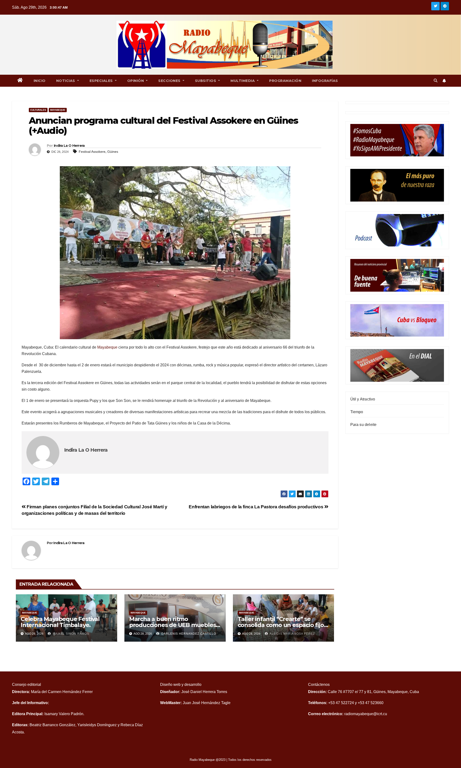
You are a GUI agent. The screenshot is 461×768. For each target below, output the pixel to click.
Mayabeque (57, 110)
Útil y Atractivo (362, 399)
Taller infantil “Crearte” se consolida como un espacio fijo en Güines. (281, 624)
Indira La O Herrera (69, 145)
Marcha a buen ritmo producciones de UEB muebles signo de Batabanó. (172, 624)
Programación (285, 81)
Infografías (325, 81)
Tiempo (356, 412)
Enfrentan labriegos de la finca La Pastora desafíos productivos (256, 506)
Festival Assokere (92, 152)
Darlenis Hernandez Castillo (188, 633)
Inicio (40, 81)
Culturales (38, 110)
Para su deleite (363, 425)
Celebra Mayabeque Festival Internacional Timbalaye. (60, 621)
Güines (112, 152)
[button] (435, 81)
